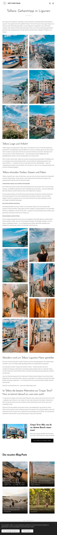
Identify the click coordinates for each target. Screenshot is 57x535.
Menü (53, 3)
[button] (50, 3)
